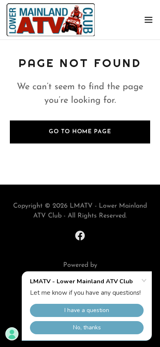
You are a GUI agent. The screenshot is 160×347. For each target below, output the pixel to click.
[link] (51, 19)
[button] (148, 20)
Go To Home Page (80, 132)
